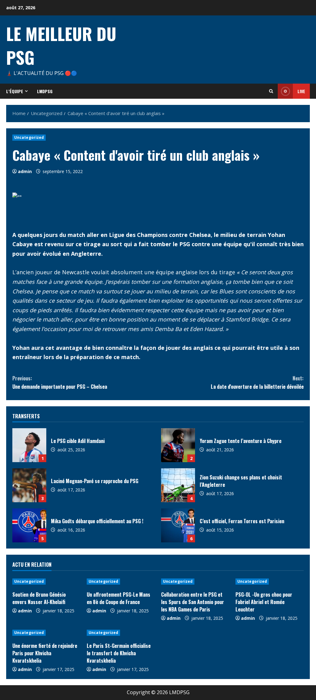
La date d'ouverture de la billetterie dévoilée (257, 382)
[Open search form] (271, 91)
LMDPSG (44, 91)
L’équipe (14, 91)
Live (301, 91)
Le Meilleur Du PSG (61, 45)
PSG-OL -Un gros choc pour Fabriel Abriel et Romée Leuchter (263, 602)
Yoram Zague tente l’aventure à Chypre (178, 445)
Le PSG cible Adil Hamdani (29, 445)
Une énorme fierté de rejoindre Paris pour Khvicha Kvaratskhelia (44, 653)
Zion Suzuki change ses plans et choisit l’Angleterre (178, 485)
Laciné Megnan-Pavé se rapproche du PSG (29, 485)
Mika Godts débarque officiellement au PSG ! (29, 525)
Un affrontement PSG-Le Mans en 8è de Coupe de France (118, 598)
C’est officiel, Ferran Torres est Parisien (178, 525)
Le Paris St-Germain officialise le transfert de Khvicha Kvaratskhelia (119, 653)
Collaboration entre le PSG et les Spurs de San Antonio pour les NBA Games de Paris (192, 602)
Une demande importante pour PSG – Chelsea (59, 382)
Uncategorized (29, 137)
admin (25, 171)
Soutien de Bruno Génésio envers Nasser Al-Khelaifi (39, 598)
